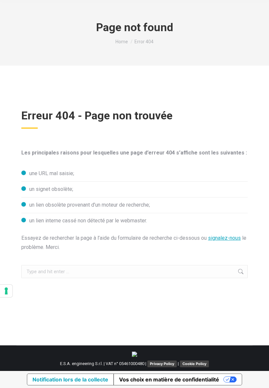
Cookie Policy (194, 363)
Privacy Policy (162, 363)
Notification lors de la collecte (70, 379)
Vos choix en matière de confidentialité (169, 379)
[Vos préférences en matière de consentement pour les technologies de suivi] (6, 291)
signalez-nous (224, 238)
